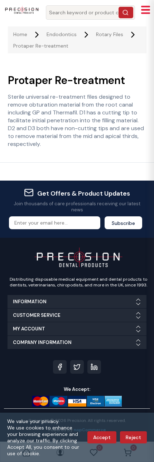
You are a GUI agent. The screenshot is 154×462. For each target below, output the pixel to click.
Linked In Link (94, 367)
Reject (133, 437)
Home (20, 34)
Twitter (77, 367)
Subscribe (123, 223)
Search (126, 12)
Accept (102, 437)
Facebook (60, 367)
